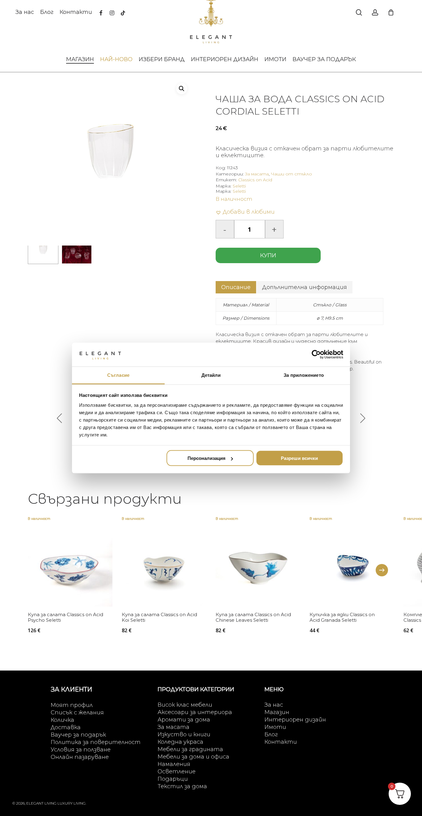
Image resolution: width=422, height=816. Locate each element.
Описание (236, 287)
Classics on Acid (255, 180)
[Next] (382, 570)
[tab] (236, 287)
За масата (257, 174)
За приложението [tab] (304, 374)
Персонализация (207, 458)
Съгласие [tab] (118, 374)
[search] (359, 12)
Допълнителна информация (304, 287)
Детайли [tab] (211, 374)
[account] (375, 12)
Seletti (239, 186)
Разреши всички (299, 458)
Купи (268, 255)
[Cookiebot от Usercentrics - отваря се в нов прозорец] (316, 354)
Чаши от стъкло (291, 174)
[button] (181, 88)
